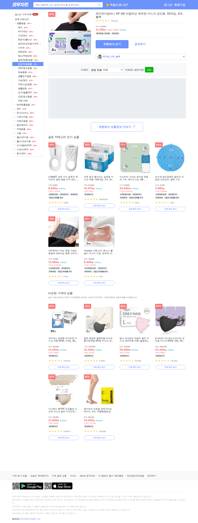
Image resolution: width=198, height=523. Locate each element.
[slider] (103, 20)
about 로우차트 (87, 475)
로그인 (168, 4)
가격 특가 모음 (19, 475)
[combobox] (141, 56)
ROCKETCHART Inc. (30, 519)
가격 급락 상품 (59, 475)
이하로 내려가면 (134, 69)
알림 (149, 69)
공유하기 (140, 44)
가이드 (73, 475)
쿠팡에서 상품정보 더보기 (115, 126)
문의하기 (151, 475)
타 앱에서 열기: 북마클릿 (110, 475)
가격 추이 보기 (63, 209)
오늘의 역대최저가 (39, 475)
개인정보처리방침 (135, 475)
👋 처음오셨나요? (117, 4)
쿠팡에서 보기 (112, 44)
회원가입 (179, 4)
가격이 (84, 69)
